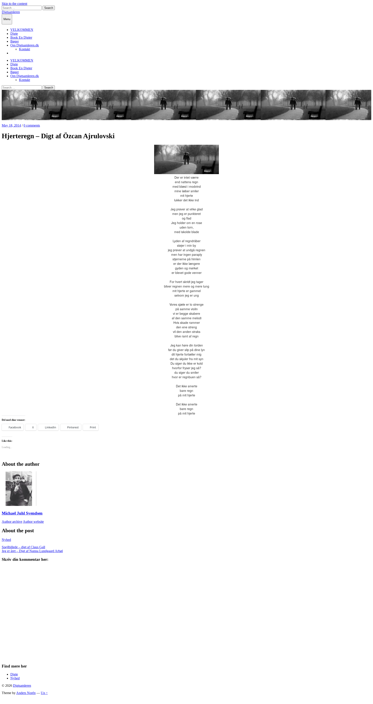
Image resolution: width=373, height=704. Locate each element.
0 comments (32, 125)
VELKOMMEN (21, 30)
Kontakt (24, 49)
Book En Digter (21, 37)
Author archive (12, 521)
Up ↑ (44, 693)
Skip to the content (14, 3)
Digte (14, 33)
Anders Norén (26, 693)
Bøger (14, 41)
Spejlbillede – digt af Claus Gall (23, 547)
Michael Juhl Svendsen (22, 513)
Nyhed (6, 540)
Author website (33, 521)
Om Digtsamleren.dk (24, 45)
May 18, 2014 (11, 125)
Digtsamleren (11, 12)
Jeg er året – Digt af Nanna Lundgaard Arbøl (32, 551)
